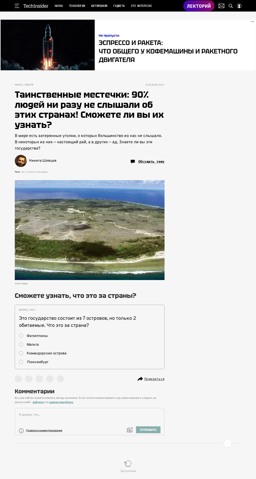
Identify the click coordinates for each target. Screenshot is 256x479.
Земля (29, 85)
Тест (23, 172)
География (42, 172)
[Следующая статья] (128, 443)
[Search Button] (230, 6)
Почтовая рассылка (221, 6)
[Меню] (17, 6)
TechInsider (36, 6)
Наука (18, 85)
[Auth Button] (239, 6)
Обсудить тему (151, 161)
